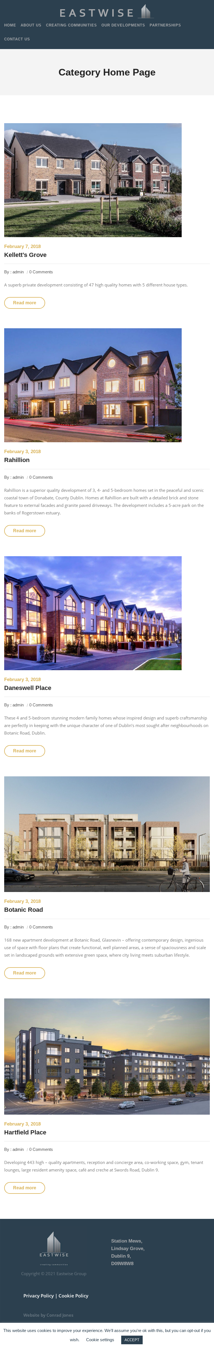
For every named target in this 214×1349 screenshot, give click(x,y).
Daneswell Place (27, 687)
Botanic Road (23, 909)
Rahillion (17, 459)
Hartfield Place (25, 1132)
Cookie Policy (73, 1295)
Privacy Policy (38, 1295)
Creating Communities (71, 25)
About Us (31, 25)
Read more (24, 302)
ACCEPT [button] (132, 1340)
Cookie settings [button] (100, 1339)
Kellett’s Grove (25, 254)
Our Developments (123, 25)
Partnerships (165, 25)
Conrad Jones (60, 1315)
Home (10, 25)
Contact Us (17, 39)
